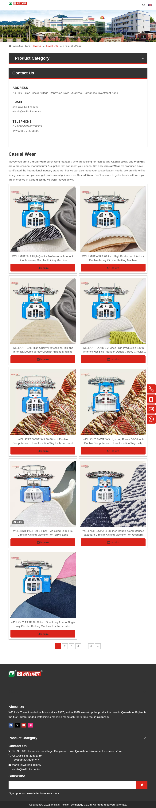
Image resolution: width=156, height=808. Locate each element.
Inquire (44, 267)
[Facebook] (11, 725)
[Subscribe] (141, 785)
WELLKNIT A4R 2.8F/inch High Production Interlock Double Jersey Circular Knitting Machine (113, 258)
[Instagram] (30, 725)
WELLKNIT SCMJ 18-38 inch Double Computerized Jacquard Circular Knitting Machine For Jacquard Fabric (113, 533)
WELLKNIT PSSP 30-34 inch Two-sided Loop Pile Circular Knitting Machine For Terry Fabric (43, 532)
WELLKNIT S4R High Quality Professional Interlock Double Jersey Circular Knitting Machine (42, 258)
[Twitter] (17, 725)
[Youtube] (23, 725)
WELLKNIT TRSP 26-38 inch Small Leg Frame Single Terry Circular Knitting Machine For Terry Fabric (43, 624)
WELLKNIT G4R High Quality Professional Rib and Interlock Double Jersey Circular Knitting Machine (43, 349)
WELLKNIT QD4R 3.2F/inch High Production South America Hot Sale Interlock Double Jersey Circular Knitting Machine (113, 350)
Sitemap (121, 804)
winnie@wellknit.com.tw (27, 111)
